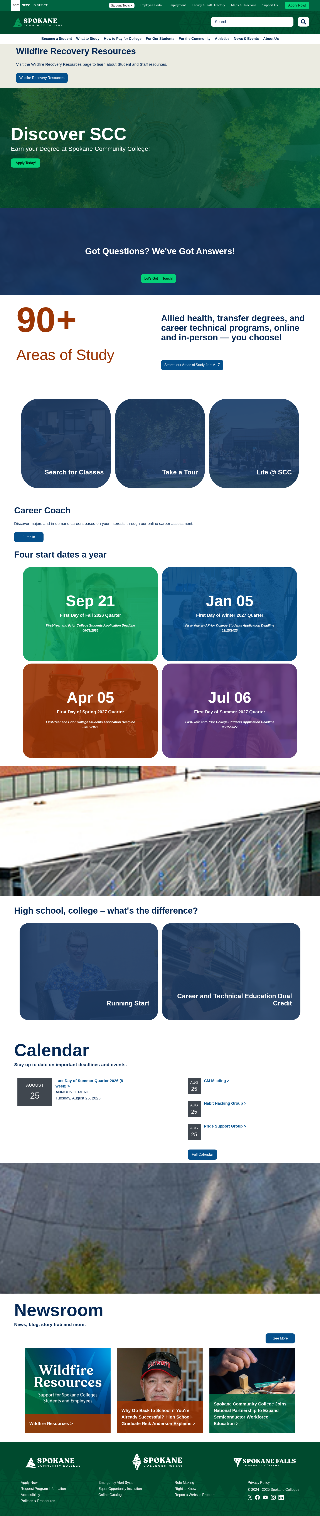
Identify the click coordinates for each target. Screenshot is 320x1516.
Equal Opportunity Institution (120, 1489)
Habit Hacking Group (223, 1103)
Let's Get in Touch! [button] (158, 278)
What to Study (87, 38)
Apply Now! (297, 5)
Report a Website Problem (195, 1495)
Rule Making (184, 1482)
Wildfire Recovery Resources (41, 78)
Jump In (29, 537)
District (41, 5)
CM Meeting (215, 1081)
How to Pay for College (122, 38)
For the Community (195, 38)
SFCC (26, 5)
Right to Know (185, 1489)
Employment (177, 5)
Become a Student (56, 38)
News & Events (246, 38)
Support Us (270, 5)
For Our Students (160, 38)
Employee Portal (151, 5)
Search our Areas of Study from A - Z (192, 365)
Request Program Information (43, 1489)
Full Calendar (202, 1154)
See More (280, 1338)
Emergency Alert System (117, 1482)
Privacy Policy (259, 1482)
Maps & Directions (243, 5)
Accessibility (30, 1495)
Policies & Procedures (38, 1501)
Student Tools (121, 5)
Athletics (222, 38)
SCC (15, 5)
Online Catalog (110, 1495)
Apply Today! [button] (26, 163)
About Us (271, 38)
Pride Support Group (223, 1126)
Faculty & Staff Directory (208, 5)
